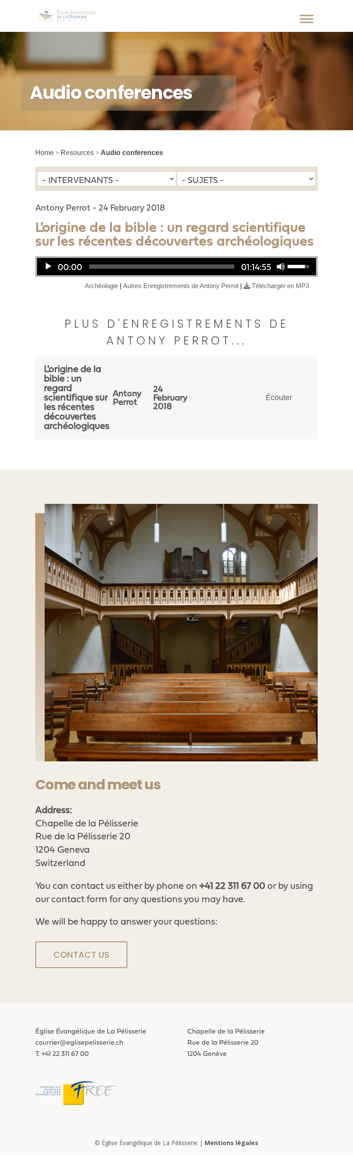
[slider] (161, 266)
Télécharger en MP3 (280, 285)
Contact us (81, 955)
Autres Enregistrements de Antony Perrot (180, 285)
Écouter (279, 397)
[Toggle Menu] (306, 19)
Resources (77, 152)
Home (44, 152)
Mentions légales (231, 1143)
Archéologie (101, 285)
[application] (176, 266)
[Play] (48, 266)
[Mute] (280, 266)
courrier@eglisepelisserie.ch (79, 1042)
